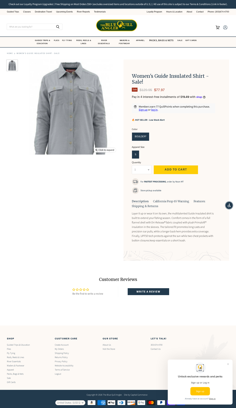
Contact (200, 12)
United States (68, 403)
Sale (180, 40)
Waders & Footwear (124, 41)
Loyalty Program (154, 12)
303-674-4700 (156, 344)
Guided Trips (13, 12)
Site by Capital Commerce (135, 394)
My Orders (59, 349)
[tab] (140, 201)
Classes (27, 12)
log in (154, 110)
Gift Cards (191, 40)
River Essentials (104, 41)
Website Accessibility (64, 365)
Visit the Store (109, 349)
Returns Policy (61, 357)
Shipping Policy (62, 353)
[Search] (57, 27)
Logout (58, 373)
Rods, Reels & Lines (83, 41)
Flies (57, 40)
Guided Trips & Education (42, 41)
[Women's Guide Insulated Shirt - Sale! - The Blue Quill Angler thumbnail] (12, 65)
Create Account (62, 344)
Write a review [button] (148, 292)
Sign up (143, 110)
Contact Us (156, 349)
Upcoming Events (64, 12)
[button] (229, 205)
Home (10, 53)
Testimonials (100, 12)
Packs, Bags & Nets (161, 40)
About (189, 12)
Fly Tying (67, 40)
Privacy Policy (61, 361)
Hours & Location (174, 12)
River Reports (83, 12)
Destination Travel (43, 12)
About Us (107, 344)
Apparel (140, 40)
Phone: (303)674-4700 (218, 12)
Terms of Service (62, 369)
